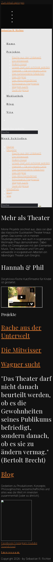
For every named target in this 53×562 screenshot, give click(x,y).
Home (10, 146)
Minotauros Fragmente (25, 179)
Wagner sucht (20, 182)
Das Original (19, 173)
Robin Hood (19, 159)
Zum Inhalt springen (12, 2)
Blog (9, 192)
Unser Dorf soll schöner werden (31, 163)
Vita (9, 195)
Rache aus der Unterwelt (26, 153)
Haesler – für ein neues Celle (29, 166)
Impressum (10, 552)
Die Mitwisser (20, 156)
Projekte (12, 150)
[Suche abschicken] (40, 206)
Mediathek (13, 189)
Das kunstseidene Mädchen (28, 169)
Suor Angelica (20, 186)
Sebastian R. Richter (12, 30)
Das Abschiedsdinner (24, 176)
